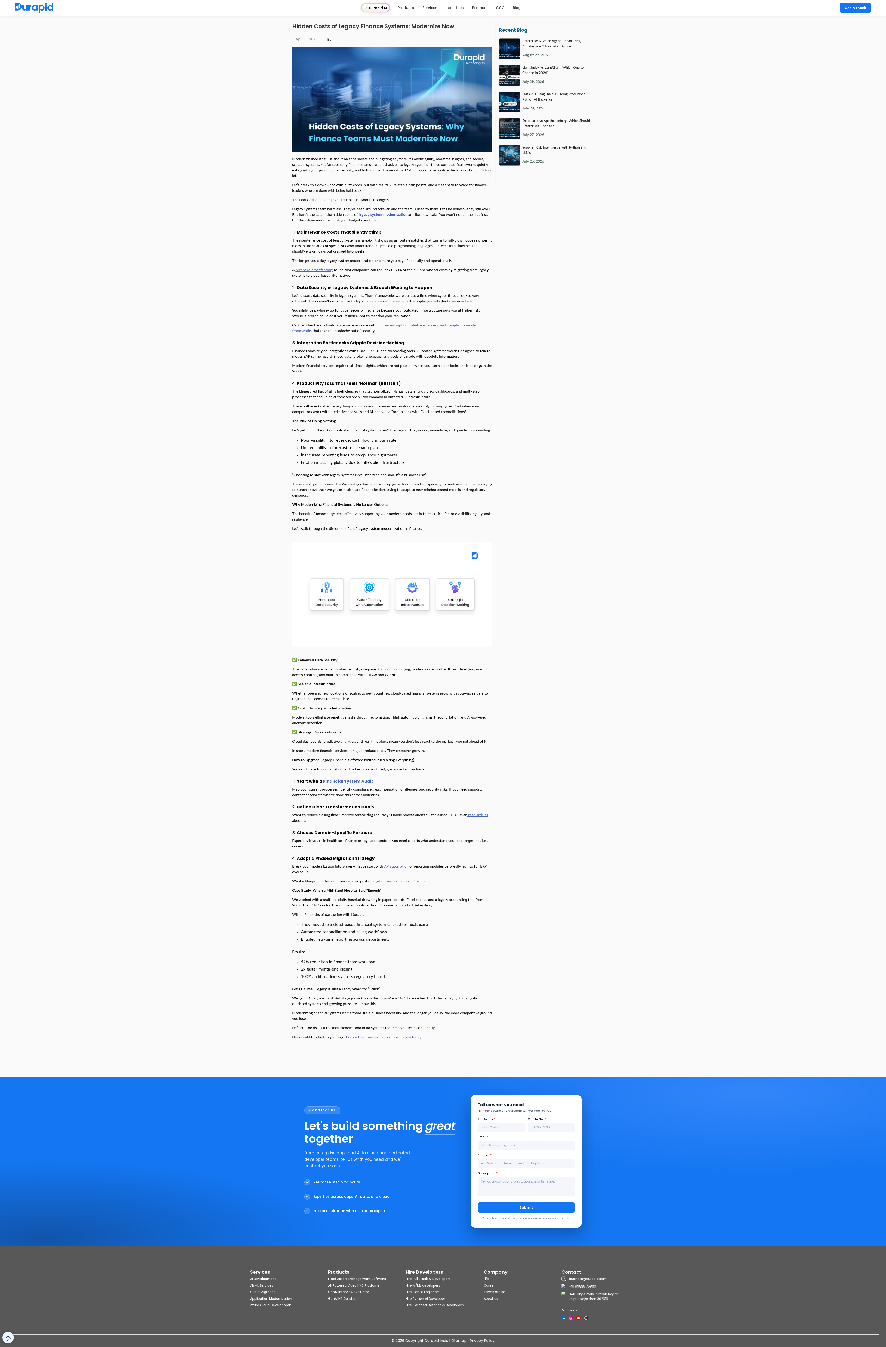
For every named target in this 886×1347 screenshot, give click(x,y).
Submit (526, 1207)
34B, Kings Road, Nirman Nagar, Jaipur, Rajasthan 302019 (593, 1296)
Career (489, 1285)
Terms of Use (494, 1292)
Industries (455, 7)
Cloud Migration (263, 1292)
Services (429, 7)
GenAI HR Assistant (343, 1298)
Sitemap (459, 1340)
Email (483, 1137)
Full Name (486, 1119)
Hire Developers (424, 1272)
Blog (517, 7)
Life (486, 1278)
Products (406, 7)
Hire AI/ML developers (423, 1285)
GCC (500, 7)
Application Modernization (271, 1298)
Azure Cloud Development (271, 1305)
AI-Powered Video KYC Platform (353, 1285)
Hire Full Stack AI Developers (428, 1278)
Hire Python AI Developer (425, 1298)
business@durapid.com (588, 1278)
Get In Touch (855, 8)
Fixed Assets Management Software (357, 1278)
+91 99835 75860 (582, 1286)
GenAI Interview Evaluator (348, 1292)
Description (488, 1173)
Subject (485, 1155)
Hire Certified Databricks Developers (435, 1305)
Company (496, 1272)
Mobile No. (537, 1119)
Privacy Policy (482, 1340)
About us (491, 1298)
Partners (480, 7)
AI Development (263, 1278)
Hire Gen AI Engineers (423, 1292)
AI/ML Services (261, 1285)
